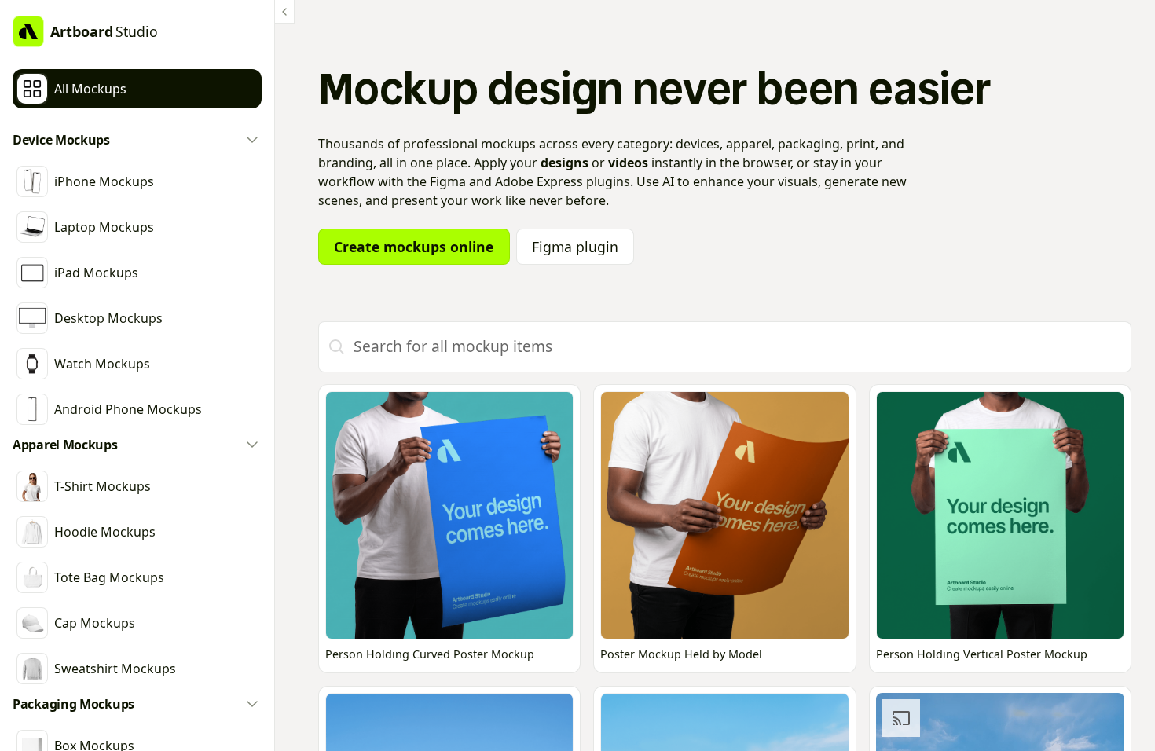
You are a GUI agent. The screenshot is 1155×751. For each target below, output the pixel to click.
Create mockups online (413, 246)
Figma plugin (575, 246)
